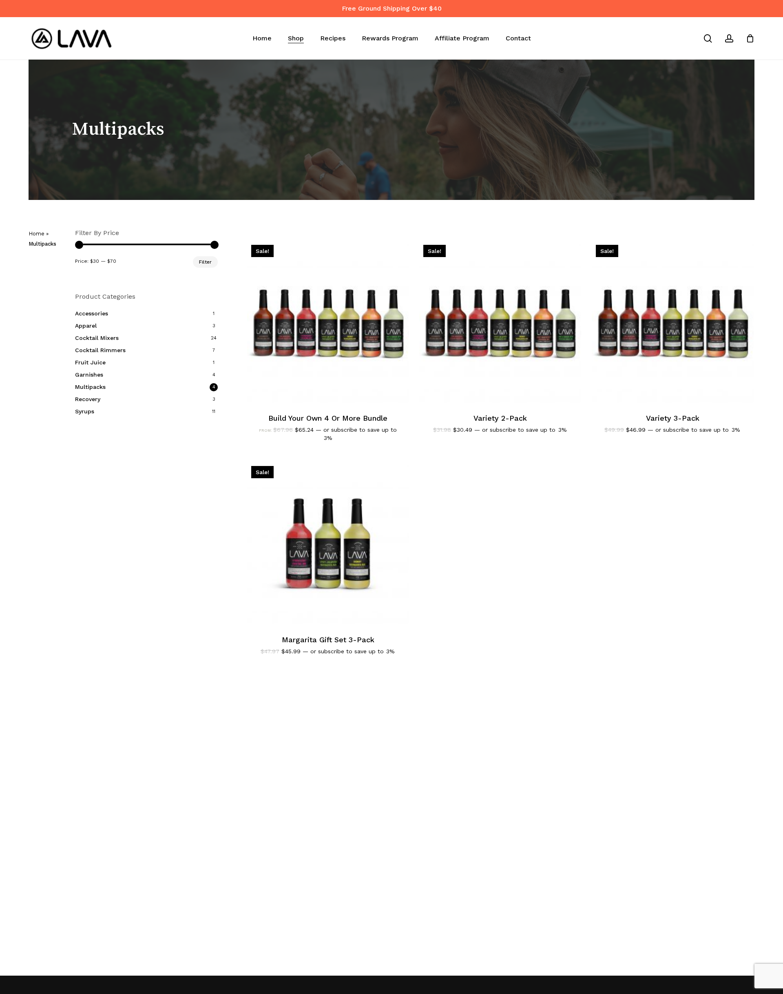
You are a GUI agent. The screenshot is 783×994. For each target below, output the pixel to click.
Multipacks (90, 387)
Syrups (84, 411)
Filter (205, 262)
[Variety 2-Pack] (500, 322)
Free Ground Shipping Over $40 (392, 8)
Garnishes (89, 374)
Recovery (87, 399)
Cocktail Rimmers (100, 350)
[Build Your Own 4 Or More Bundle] (328, 322)
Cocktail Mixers (97, 338)
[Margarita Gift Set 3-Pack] (328, 543)
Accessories (91, 313)
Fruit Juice (90, 362)
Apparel (86, 325)
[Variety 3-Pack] (673, 322)
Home (36, 234)
